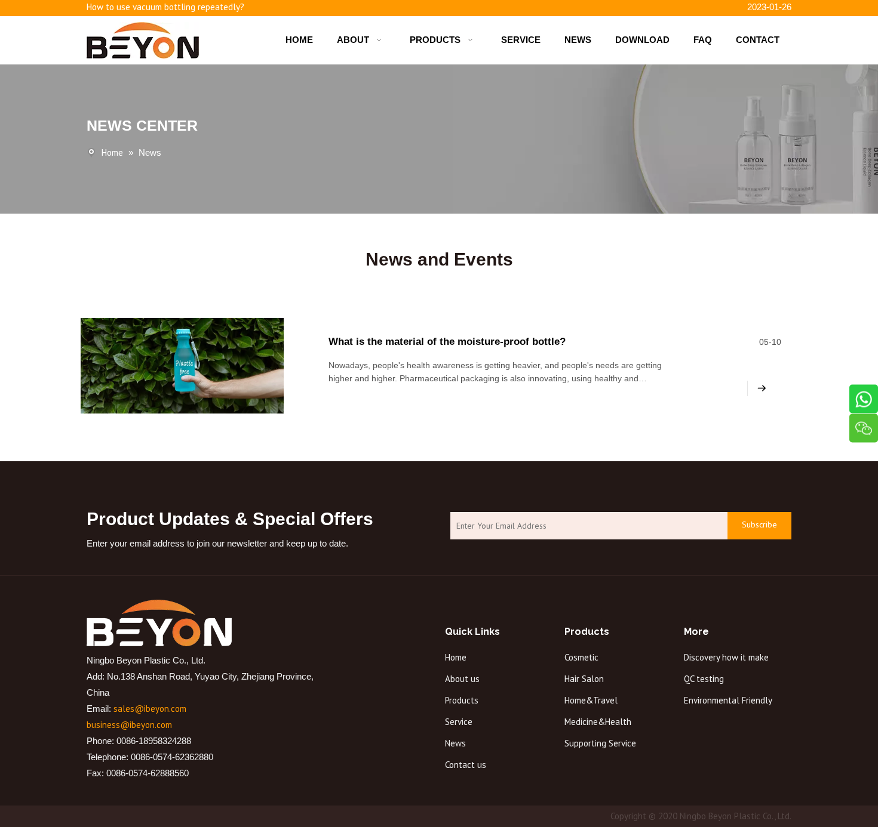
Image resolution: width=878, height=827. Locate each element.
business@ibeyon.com (129, 724)
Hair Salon (584, 678)
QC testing (704, 678)
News (455, 743)
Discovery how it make (726, 657)
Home (455, 657)
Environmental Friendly (728, 700)
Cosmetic (581, 657)
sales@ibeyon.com (149, 708)
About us (462, 678)
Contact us (465, 764)
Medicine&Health (597, 721)
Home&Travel (591, 700)
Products (461, 700)
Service (458, 721)
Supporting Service (600, 743)
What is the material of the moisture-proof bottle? (447, 341)
